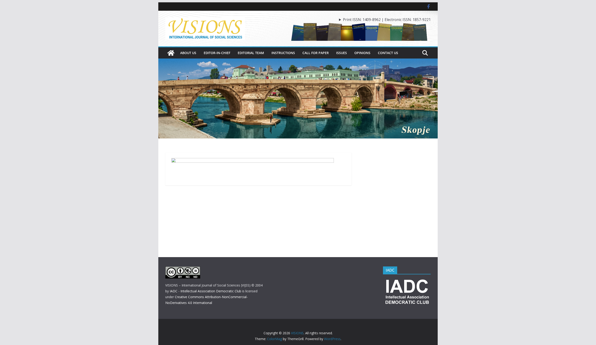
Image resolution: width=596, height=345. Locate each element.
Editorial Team (251, 53)
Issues (341, 53)
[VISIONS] (170, 53)
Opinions (362, 53)
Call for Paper (315, 53)
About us (188, 53)
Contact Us (388, 53)
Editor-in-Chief (217, 53)
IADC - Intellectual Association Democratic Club (205, 291)
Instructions (283, 53)
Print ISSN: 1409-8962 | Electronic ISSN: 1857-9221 (387, 19)
